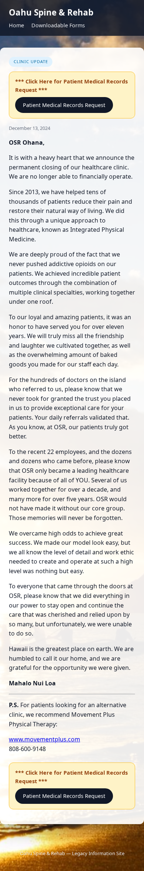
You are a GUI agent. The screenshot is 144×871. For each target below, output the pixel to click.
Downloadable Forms (58, 25)
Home (16, 25)
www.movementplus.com (44, 739)
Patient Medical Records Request (64, 105)
